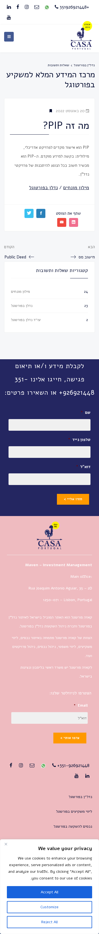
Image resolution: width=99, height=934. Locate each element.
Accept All (49, 892)
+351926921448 (73, 7)
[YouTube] (9, 17)
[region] (49, 886)
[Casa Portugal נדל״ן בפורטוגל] (81, 48)
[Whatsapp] (47, 7)
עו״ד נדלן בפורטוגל (26, 319)
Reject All (49, 922)
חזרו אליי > (73, 499)
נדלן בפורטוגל (21, 305)
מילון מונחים (20, 291)
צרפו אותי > (69, 737)
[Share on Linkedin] (73, 222)
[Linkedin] (9, 7)
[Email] (37, 7)
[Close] (5, 844)
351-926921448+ (72, 765)
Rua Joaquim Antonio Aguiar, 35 (56, 588)
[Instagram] (27, 7)
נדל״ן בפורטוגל (84, 65)
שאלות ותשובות (58, 65)
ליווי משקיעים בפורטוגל (74, 811)
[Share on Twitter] (29, 213)
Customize (49, 907)
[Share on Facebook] (40, 213)
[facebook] (18, 7)
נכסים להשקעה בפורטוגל (73, 826)
